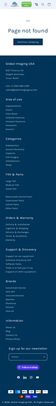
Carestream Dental (16, 288)
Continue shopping (28, 42)
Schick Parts (12, 204)
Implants (10, 153)
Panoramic (11, 125)
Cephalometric (13, 106)
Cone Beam (12, 113)
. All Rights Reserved (43, 402)
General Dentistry (15, 149)
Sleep (9, 165)
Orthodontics (13, 161)
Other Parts (12, 208)
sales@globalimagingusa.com (21, 90)
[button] (6, 4)
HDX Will (10, 291)
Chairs (9, 110)
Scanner (10, 129)
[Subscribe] (44, 356)
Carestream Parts (15, 200)
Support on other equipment (21, 271)
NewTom (10, 299)
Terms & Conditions (16, 236)
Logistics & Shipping (17, 228)
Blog (8, 331)
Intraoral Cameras (15, 117)
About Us (11, 327)
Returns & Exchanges (17, 232)
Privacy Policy (13, 339)
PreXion (10, 307)
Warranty (10, 240)
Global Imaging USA (21, 402)
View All (10, 311)
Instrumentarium (15, 295)
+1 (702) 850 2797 (20, 86)
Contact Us (12, 335)
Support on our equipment (20, 256)
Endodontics (12, 145)
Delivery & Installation (18, 224)
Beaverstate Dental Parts (19, 196)
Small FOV (11, 189)
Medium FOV (12, 185)
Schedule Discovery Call (18, 260)
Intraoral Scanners (15, 121)
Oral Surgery (12, 157)
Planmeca (11, 303)
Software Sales (13, 264)
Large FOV (11, 181)
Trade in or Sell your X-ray (19, 268)
